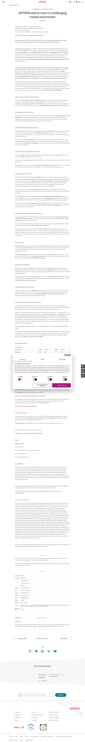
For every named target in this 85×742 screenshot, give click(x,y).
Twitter (36, 651)
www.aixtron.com (19, 493)
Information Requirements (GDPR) (64, 736)
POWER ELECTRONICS (54, 717)
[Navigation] (3, 2)
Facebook (30, 651)
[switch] (35, 379)
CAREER (34, 712)
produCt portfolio (54, 712)
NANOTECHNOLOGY (54, 720)
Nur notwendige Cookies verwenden (42, 385)
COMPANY (17, 717)
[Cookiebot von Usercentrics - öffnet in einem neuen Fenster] (65, 355)
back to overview (42, 638)
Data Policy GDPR (35, 736)
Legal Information (13, 740)
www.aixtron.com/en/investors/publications (26, 406)
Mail (55, 651)
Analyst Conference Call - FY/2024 (23, 423)
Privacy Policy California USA (47, 736)
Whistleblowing (28, 740)
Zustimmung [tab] (23, 359)
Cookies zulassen (61, 385)
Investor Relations (37, 715)
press (16, 720)
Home (21, 736)
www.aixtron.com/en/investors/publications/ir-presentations (30, 396)
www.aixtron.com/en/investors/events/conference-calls (28, 433)
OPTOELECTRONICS (53, 715)
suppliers (34, 717)
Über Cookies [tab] (62, 359)
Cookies (21, 740)
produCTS (17, 712)
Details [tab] (42, 359)
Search (60, 695)
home (10, 5)
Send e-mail (54, 676)
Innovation (18, 715)
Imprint (26, 736)
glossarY (34, 720)
